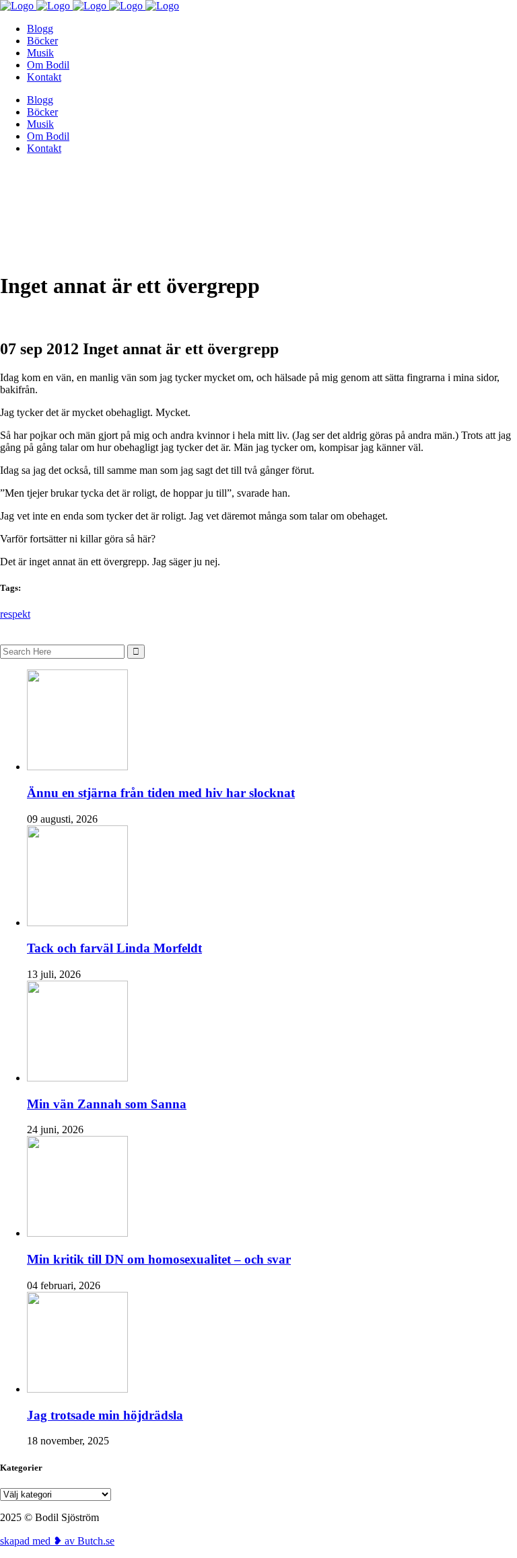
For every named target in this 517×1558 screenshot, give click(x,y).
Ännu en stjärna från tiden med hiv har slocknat (161, 793)
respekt (15, 614)
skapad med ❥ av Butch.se (57, 1541)
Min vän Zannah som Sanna (106, 1104)
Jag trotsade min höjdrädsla (105, 1415)
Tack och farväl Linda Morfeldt (114, 948)
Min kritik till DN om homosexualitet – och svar (159, 1259)
